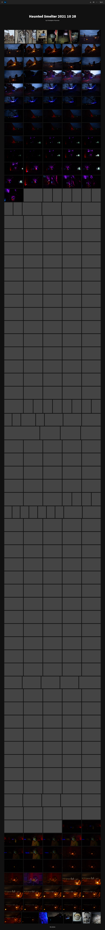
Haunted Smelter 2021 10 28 (52, 16)
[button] (2, 2)
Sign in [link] (101, 2)
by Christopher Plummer (52, 20)
